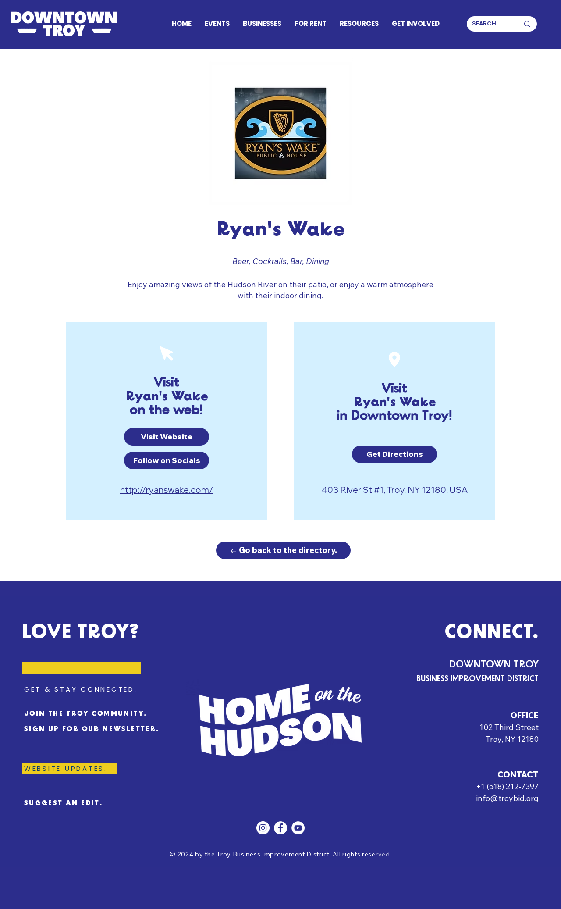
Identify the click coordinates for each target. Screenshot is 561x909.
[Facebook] (280, 827)
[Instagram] (263, 827)
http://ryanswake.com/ (166, 489)
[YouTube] (298, 827)
